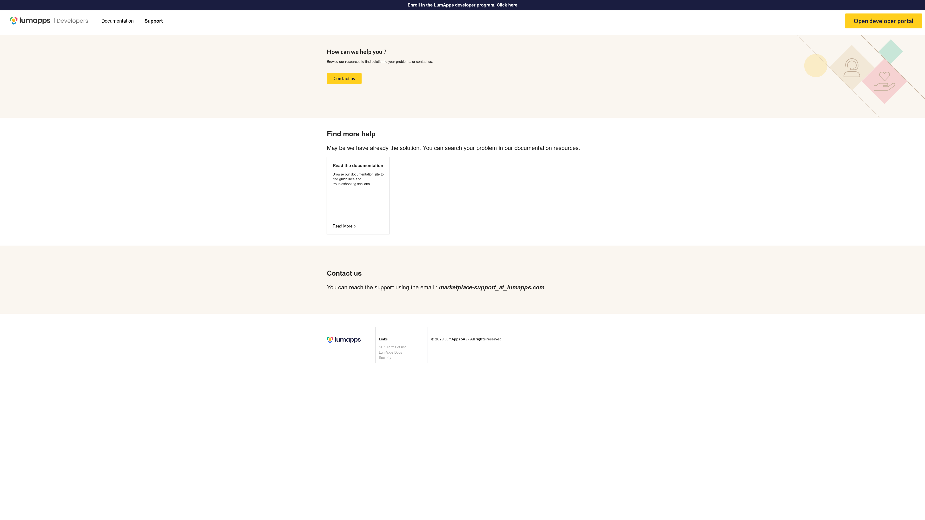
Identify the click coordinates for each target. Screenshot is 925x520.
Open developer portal (883, 20)
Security (385, 357)
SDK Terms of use (393, 347)
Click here (507, 5)
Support (154, 20)
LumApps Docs (390, 352)
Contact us (344, 78)
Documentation (117, 20)
